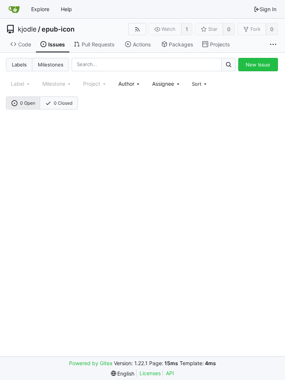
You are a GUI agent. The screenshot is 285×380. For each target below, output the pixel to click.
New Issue (258, 65)
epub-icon (58, 29)
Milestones (50, 65)
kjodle (27, 29)
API (170, 373)
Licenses (150, 373)
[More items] (273, 44)
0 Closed (63, 103)
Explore (40, 9)
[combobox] (130, 83)
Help (66, 9)
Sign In (268, 9)
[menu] (200, 84)
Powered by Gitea (90, 363)
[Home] (14, 9)
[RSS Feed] (137, 29)
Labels (19, 65)
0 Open (27, 103)
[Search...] (228, 64)
